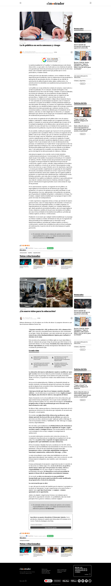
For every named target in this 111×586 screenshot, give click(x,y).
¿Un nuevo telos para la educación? (81, 76)
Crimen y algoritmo (79, 81)
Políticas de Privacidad (46, 572)
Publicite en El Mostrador (62, 569)
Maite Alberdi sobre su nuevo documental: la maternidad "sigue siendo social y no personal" (82, 128)
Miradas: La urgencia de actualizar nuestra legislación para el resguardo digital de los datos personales (39, 267)
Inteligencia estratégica (24, 540)
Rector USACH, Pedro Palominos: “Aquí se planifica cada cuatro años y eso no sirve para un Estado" (82, 66)
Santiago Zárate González (30, 51)
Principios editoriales (45, 571)
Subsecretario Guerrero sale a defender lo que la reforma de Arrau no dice (41, 358)
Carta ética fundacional (46, 570)
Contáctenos (59, 572)
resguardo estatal (36, 252)
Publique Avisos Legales (61, 570)
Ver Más (82, 83)
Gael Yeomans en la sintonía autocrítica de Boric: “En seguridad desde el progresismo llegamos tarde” (62, 358)
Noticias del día (80, 103)
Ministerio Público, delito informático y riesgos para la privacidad (24, 267)
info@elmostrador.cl (28, 573)
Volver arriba (22, 580)
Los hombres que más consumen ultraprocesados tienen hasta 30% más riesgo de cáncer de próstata (42, 364)
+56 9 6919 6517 (22, 573)
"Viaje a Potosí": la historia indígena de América (81, 120)
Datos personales (23, 252)
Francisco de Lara (28, 317)
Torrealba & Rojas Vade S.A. (51, 553)
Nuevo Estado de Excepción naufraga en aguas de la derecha (82, 46)
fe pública (30, 252)
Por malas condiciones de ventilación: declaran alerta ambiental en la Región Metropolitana (61, 364)
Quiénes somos (44, 569)
